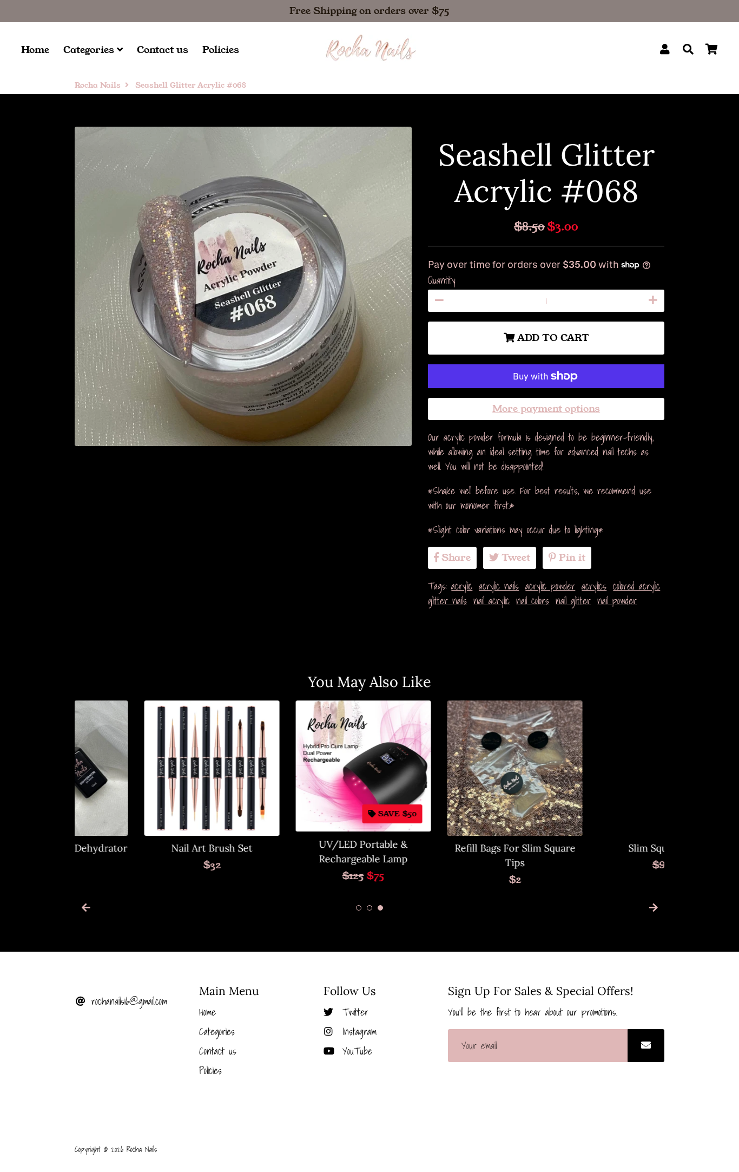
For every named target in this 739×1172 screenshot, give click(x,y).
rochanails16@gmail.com (127, 1001)
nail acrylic (491, 600)
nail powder (617, 600)
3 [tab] (380, 908)
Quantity (442, 280)
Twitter (353, 1012)
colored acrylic (636, 586)
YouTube (355, 1051)
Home (35, 50)
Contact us (162, 50)
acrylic (461, 586)
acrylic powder (550, 586)
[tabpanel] (142, 786)
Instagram (357, 1031)
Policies (220, 50)
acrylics (594, 586)
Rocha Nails (98, 85)
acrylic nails (499, 586)
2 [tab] (369, 908)
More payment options (546, 409)
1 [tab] (358, 908)
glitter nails (447, 600)
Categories (90, 50)
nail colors (532, 600)
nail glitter (573, 600)
